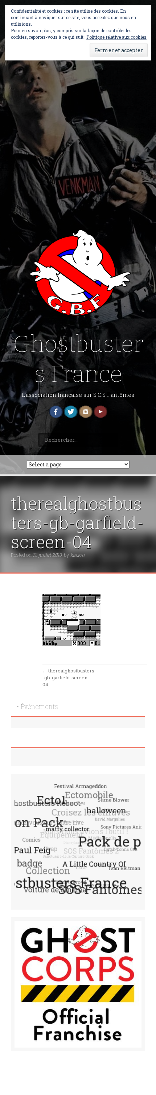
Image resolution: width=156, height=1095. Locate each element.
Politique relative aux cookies (116, 37)
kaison (77, 554)
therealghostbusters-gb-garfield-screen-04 (68, 677)
